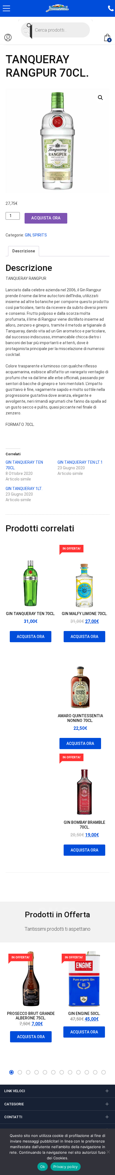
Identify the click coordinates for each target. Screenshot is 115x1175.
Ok (42, 1166)
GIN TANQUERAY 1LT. (24, 488)
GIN (28, 235)
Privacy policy (65, 1166)
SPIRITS (39, 235)
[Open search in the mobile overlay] (55, 30)
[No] (108, 1152)
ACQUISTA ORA (46, 218)
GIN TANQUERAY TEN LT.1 (80, 462)
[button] (100, 98)
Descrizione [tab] (23, 251)
